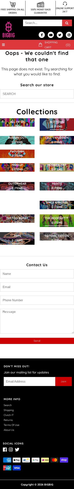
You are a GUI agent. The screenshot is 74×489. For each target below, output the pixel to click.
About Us (9, 429)
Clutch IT (9, 415)
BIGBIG (48, 484)
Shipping (9, 410)
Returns (8, 420)
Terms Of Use (11, 424)
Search (8, 405)
